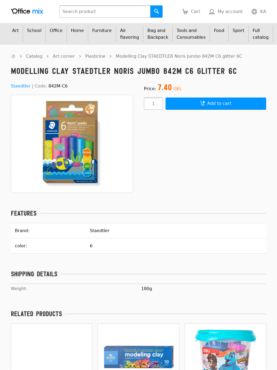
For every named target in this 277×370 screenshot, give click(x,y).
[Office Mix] (27, 11)
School (34, 30)
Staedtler (21, 86)
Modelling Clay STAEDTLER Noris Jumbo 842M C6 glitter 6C (179, 56)
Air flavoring (129, 34)
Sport (238, 30)
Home (77, 30)
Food (219, 30)
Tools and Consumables (191, 34)
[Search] (156, 11)
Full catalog (261, 34)
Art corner (64, 56)
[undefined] (13, 56)
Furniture (102, 30)
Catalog (34, 56)
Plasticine (95, 56)
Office (56, 30)
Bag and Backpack (157, 34)
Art (15, 30)
